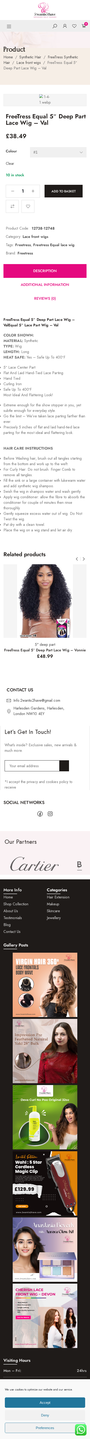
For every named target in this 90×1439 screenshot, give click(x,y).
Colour (11, 151)
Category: (13, 236)
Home (8, 57)
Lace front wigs (28, 62)
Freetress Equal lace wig (54, 245)
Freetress (23, 245)
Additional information (45, 284)
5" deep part (45, 644)
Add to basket (63, 191)
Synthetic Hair (30, 57)
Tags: (10, 245)
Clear (10, 163)
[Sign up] (64, 765)
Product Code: (17, 228)
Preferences (45, 1428)
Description (45, 271)
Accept (45, 1403)
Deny (45, 1415)
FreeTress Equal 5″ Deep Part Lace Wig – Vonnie (45, 650)
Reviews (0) (45, 298)
